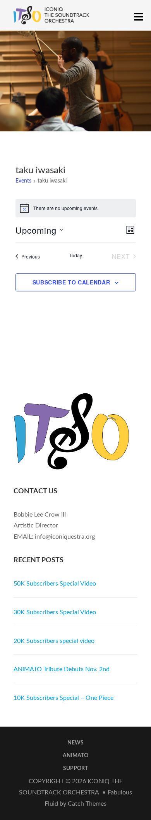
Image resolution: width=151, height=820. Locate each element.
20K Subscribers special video (54, 641)
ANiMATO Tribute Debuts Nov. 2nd (62, 669)
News (75, 743)
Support (75, 768)
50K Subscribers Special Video (55, 584)
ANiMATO (75, 755)
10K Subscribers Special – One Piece (63, 698)
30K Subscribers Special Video (55, 612)
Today (75, 255)
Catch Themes (87, 804)
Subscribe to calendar (71, 282)
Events (23, 181)
